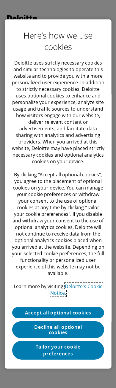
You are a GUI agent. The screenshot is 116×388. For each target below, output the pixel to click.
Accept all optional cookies (58, 312)
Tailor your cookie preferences (57, 350)
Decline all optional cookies (58, 330)
